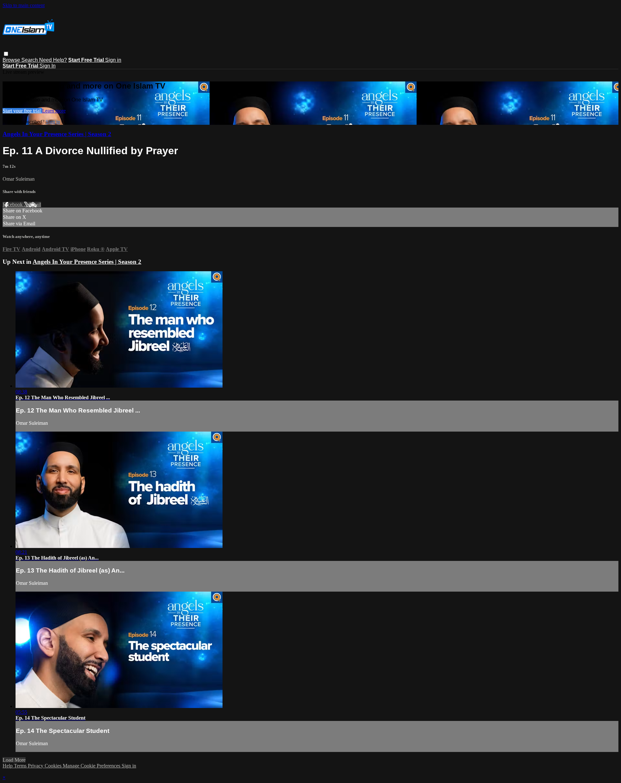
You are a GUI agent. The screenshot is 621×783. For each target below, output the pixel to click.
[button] (6, 54)
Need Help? (53, 60)
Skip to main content (24, 5)
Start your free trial (22, 110)
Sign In (47, 66)
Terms (21, 765)
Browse (12, 60)
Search (30, 60)
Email (35, 204)
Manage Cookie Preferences (92, 765)
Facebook (13, 204)
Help (8, 765)
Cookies (54, 765)
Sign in (113, 60)
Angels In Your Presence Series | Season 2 (57, 134)
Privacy (36, 765)
